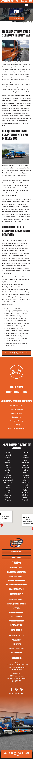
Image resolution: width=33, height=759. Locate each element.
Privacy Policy (19, 693)
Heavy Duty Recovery (16, 612)
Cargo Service (16, 417)
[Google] (17, 689)
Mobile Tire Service (16, 648)
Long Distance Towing (16, 581)
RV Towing (16, 425)
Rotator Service (16, 413)
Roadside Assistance (16, 406)
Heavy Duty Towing (16, 409)
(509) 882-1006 (26, 1)
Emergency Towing (16, 421)
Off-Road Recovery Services (16, 585)
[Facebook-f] (12, 689)
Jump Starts (16, 644)
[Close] (9, 513)
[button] (26, 5)
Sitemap (11, 693)
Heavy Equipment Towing (16, 428)
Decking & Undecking (16, 621)
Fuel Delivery (16, 640)
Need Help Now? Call (10, 1)
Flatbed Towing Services (16, 572)
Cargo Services (16, 617)
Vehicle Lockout (17, 653)
